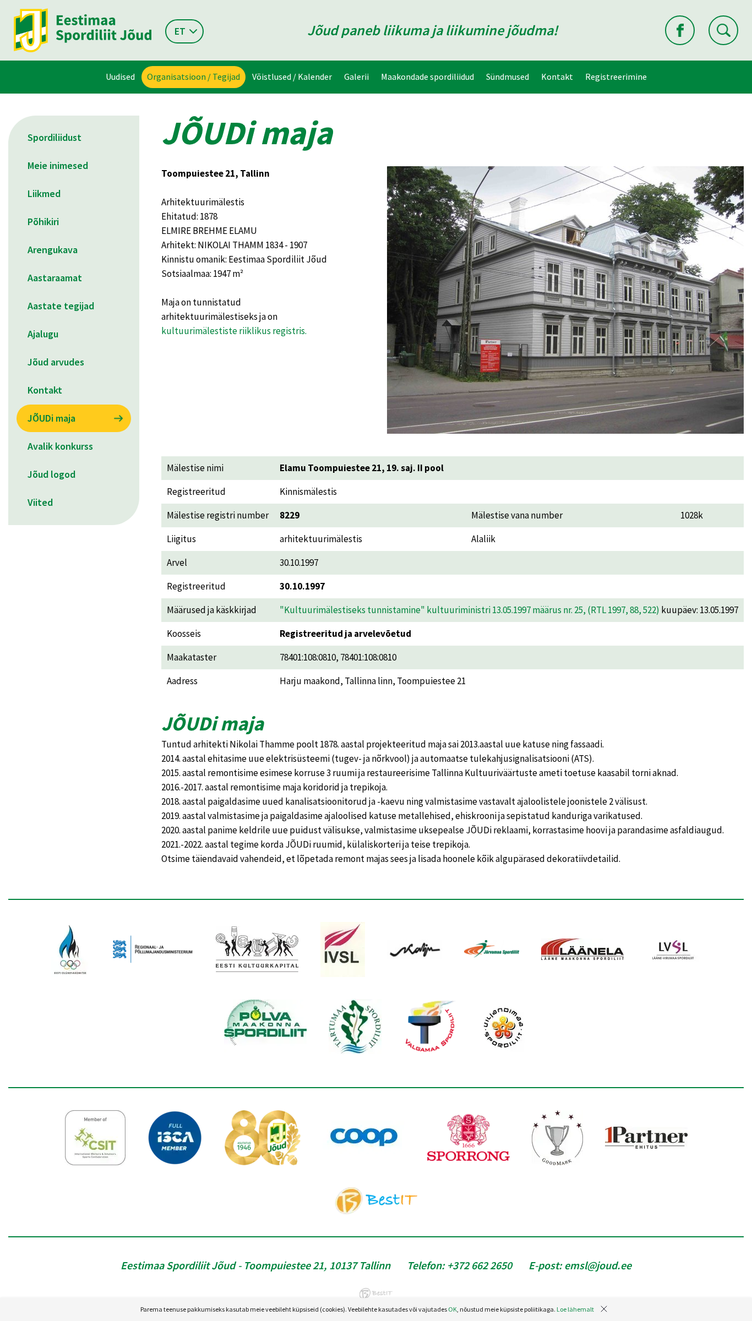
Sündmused (507, 76)
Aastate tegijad (61, 305)
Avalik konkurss (60, 446)
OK (452, 1309)
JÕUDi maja (51, 418)
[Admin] (2, 7)
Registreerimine (616, 76)
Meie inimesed (58, 165)
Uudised (120, 76)
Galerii (356, 76)
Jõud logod (51, 474)
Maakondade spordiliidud (427, 76)
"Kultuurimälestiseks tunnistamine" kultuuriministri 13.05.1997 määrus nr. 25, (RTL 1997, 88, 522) (470, 610)
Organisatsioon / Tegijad (193, 76)
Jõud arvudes (56, 362)
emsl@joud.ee (597, 1265)
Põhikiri (43, 221)
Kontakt (557, 76)
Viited (40, 502)
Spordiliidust (54, 137)
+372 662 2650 (479, 1265)
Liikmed (44, 193)
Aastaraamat (55, 277)
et (180, 31)
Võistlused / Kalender (292, 76)
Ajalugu (43, 333)
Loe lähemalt (575, 1309)
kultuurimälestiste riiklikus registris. (234, 331)
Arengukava (53, 249)
